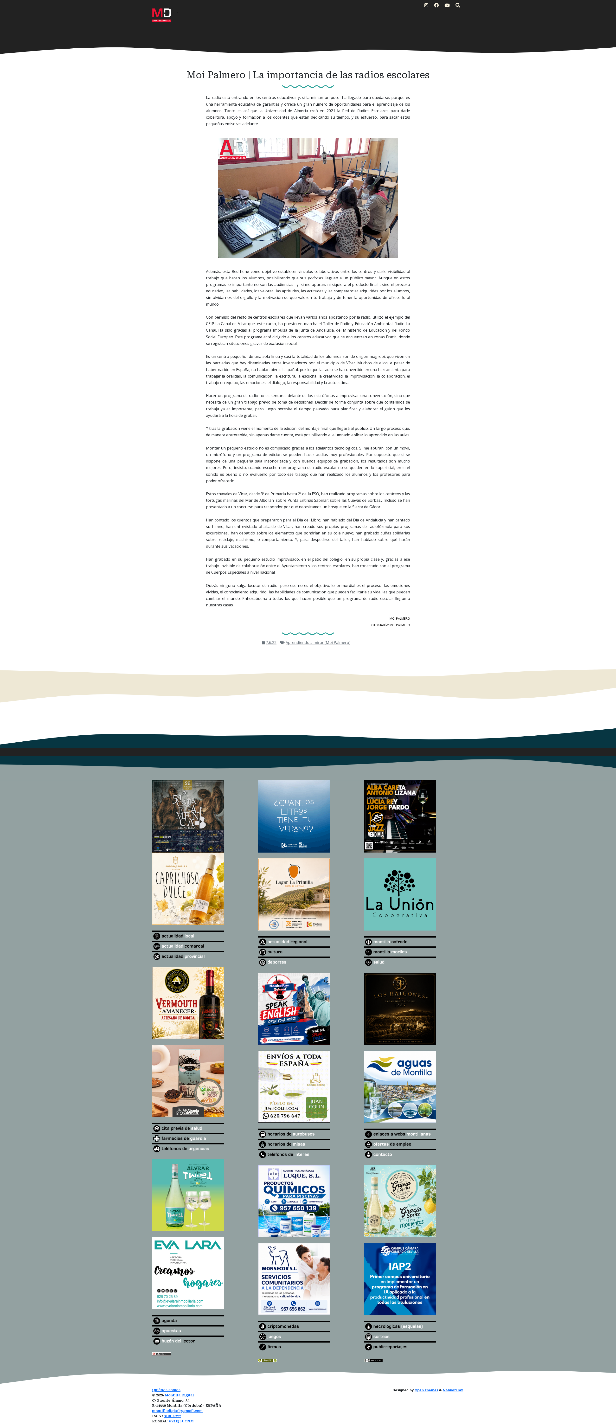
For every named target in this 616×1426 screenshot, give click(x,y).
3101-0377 (172, 1416)
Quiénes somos (166, 1390)
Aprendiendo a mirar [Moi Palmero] (318, 642)
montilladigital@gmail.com (177, 1411)
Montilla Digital (179, 1395)
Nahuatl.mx (453, 1390)
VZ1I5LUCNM (181, 1421)
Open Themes (426, 1390)
